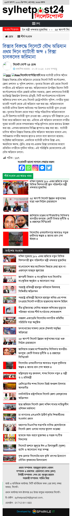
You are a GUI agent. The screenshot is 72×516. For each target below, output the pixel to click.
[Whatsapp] (29, 168)
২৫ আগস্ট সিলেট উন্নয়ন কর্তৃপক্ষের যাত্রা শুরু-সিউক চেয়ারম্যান (48, 200)
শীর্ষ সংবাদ (26, 36)
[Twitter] (49, 168)
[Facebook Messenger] (42, 168)
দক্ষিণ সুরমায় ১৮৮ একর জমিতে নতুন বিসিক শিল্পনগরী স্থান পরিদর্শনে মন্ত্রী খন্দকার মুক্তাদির (49, 184)
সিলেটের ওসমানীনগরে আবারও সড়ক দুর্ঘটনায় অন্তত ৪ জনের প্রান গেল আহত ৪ (49, 235)
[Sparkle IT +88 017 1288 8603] (43, 511)
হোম (10, 36)
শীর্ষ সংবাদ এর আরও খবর (17, 176)
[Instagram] (35, 168)
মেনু (37, 23)
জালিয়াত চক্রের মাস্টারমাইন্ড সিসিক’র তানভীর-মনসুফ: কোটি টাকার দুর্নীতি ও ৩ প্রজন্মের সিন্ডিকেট (49, 218)
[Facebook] (22, 168)
